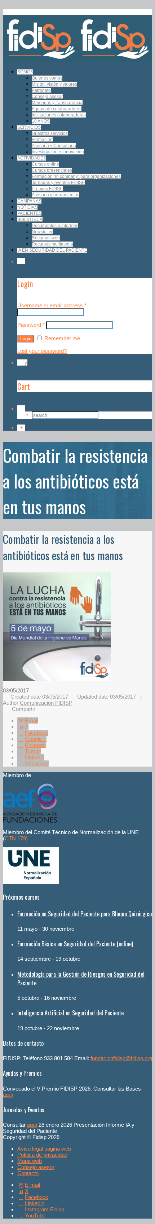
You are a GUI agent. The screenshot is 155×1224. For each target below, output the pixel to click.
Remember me (61, 338)
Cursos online (45, 164)
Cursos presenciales (52, 170)
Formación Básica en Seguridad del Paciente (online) (75, 943)
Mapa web (29, 1161)
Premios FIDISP (47, 188)
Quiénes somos (47, 78)
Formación (42, 139)
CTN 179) (16, 838)
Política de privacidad (42, 1155)
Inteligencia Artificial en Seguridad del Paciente (70, 1012)
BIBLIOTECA (30, 219)
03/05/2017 (55, 697)
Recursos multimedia (52, 244)
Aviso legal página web (44, 1149)
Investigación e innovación (58, 151)
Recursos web (46, 237)
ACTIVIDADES (31, 158)
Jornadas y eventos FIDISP (58, 182)
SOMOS (25, 71)
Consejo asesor (47, 96)
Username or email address (52, 305)
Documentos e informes (55, 225)
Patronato (41, 90)
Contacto (28, 1173)
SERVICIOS (29, 127)
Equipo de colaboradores (56, 108)
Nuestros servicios (50, 133)
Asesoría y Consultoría (54, 145)
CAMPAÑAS (29, 201)
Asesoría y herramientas (55, 194)
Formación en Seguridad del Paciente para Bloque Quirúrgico (84, 913)
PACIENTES (29, 213)
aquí (8, 1095)
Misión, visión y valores (54, 84)
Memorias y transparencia (57, 102)
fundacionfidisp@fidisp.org (121, 1058)
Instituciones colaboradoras (59, 115)
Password (31, 325)
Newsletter (42, 231)
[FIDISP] (77, 60)
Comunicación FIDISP (46, 703)
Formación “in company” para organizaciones (76, 176)
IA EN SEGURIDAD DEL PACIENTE (52, 250)
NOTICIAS (27, 207)
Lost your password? (42, 351)
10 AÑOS (41, 121)
